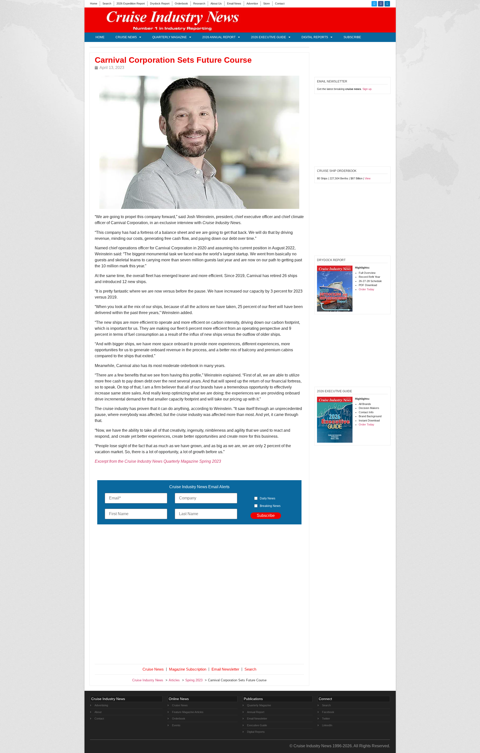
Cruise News (126, 37)
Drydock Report (160, 3)
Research (199, 3)
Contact (279, 3)
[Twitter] (374, 3)
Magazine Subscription (187, 669)
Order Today (366, 289)
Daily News (267, 498)
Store (266, 3)
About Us (216, 3)
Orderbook (181, 3)
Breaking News (270, 506)
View (367, 178)
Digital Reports (315, 37)
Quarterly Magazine (169, 37)
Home (93, 3)
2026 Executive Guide (268, 37)
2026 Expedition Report (130, 3)
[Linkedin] (387, 3)
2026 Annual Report (219, 37)
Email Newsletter (225, 669)
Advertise (252, 3)
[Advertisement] (199, 595)
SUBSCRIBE (352, 37)
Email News (234, 3)
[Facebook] (381, 3)
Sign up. (367, 88)
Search (106, 3)
